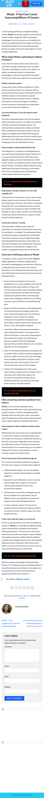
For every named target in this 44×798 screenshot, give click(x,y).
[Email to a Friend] (24, 588)
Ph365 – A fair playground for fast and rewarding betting (11, 623)
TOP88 (26, 788)
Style (26, 11)
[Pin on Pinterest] (28, 588)
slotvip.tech (31, 24)
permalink (22, 598)
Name (7, 666)
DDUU (33, 788)
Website (7, 687)
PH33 (15, 782)
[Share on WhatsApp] (12, 588)
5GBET (3, 791)
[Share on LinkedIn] (32, 588)
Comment (8, 647)
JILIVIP (10, 785)
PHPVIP (3, 782)
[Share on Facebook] (16, 588)
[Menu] (19, 3)
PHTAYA (22, 782)
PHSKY (3, 785)
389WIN (10, 791)
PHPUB (17, 785)
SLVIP (29, 782)
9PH (10, 782)
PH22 (35, 782)
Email (6, 676)
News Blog (20, 11)
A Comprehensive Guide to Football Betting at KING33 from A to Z (32, 623)
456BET (40, 788)
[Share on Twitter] (20, 588)
